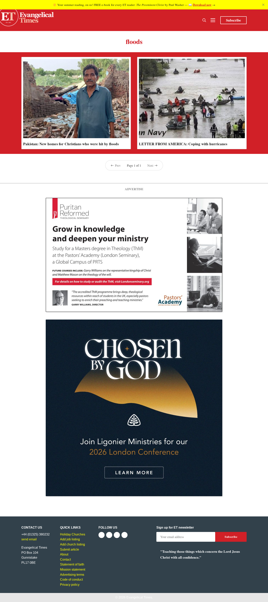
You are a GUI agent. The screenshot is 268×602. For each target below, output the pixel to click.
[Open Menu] (213, 20)
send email (29, 539)
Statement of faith (72, 564)
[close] (263, 5)
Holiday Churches (72, 534)
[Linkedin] (124, 535)
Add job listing (70, 539)
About (64, 554)
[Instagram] (117, 535)
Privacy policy (69, 584)
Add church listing (72, 544)
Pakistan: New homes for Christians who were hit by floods (71, 144)
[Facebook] (101, 535)
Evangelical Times (139, 597)
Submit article (69, 549)
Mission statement (72, 569)
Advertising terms (72, 574)
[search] (204, 20)
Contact (65, 559)
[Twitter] (109, 535)
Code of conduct (71, 579)
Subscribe (233, 20)
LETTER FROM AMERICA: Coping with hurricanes (183, 144)
